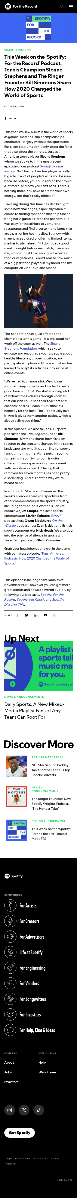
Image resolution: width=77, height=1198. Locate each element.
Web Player (47, 1072)
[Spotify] (21, 6)
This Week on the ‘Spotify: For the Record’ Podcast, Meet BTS (51, 834)
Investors (11, 1082)
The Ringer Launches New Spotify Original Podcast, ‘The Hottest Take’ (51, 804)
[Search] (62, 6)
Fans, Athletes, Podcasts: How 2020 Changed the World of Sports (36, 558)
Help (42, 1062)
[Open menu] (71, 6)
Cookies (55, 1158)
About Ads (11, 1163)
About (9, 1062)
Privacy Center (22, 1158)
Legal (9, 1158)
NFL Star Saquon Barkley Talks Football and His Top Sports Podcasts (51, 770)
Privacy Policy (41, 1158)
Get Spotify (22, 1132)
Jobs (8, 1072)
